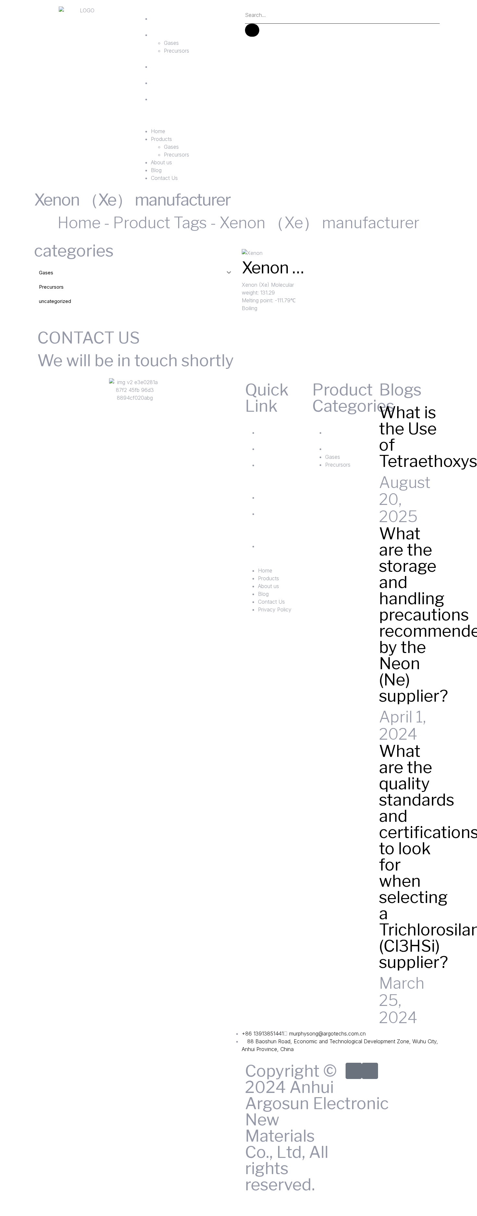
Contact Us (181, 103)
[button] (185, 123)
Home (174, 14)
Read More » (257, 316)
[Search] (252, 30)
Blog (168, 79)
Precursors (176, 50)
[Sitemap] (354, 1071)
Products (185, 31)
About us (185, 62)
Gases (171, 43)
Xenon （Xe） (292, 267)
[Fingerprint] (370, 1071)
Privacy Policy (286, 550)
